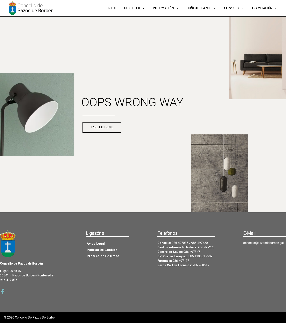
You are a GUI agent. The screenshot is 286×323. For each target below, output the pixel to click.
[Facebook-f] (2, 291)
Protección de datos (103, 256)
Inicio (112, 8)
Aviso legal (96, 243)
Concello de (30, 5)
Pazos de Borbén (35, 10)
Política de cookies (102, 250)
